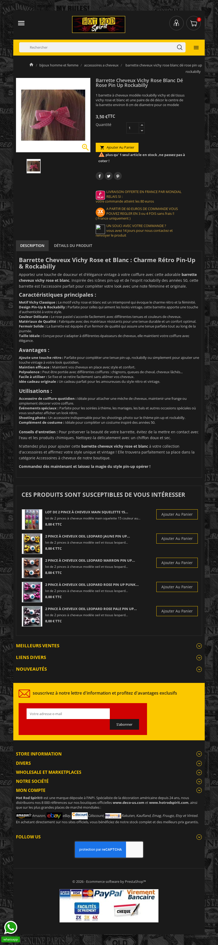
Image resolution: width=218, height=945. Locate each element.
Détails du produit (73, 245)
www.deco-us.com (128, 802)
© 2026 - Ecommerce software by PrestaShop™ (109, 881)
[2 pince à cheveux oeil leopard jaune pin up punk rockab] (32, 544)
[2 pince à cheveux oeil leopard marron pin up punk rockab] (32, 568)
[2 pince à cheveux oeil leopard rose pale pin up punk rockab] (32, 616)
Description (32, 245)
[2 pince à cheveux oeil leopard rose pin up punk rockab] (32, 592)
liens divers (31, 657)
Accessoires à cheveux (56, 457)
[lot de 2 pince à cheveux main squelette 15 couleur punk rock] (32, 519)
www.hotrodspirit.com (168, 802)
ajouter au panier (117, 147)
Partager (100, 176)
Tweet (109, 176)
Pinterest (118, 176)
